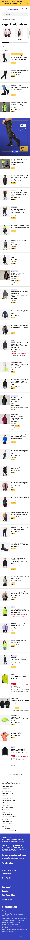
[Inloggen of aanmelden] (23, 9)
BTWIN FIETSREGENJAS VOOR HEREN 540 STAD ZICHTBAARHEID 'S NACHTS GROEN (19, 294)
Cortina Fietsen (6, 828)
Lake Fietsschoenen (7, 807)
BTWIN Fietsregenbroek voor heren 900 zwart (19, 467)
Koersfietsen (5, 788)
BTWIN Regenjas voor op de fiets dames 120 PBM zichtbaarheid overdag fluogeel (19, 162)
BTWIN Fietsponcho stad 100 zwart (19, 256)
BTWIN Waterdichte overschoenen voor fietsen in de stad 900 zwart (19, 87)
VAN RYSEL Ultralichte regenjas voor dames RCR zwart (20, 498)
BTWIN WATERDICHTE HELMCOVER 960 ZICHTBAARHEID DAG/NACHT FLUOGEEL (19, 718)
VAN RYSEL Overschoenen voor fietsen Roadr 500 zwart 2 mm (20, 543)
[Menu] (3, 9)
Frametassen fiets (7, 798)
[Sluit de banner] (27, 3)
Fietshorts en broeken (19, 38)
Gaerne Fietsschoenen (8, 800)
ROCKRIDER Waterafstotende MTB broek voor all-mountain (19, 513)
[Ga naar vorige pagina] (9, 775)
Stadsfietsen (5, 809)
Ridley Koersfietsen (7, 791)
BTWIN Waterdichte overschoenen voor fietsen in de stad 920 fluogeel (19, 364)
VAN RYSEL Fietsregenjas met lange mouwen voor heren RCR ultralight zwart (20, 177)
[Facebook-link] (3, 878)
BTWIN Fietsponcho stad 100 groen (19, 241)
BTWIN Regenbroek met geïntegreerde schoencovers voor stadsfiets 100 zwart (19, 57)
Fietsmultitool (6, 812)
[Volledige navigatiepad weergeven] (2, 19)
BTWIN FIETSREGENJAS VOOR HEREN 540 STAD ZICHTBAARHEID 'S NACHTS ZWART (19, 561)
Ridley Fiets (5, 819)
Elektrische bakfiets (7, 814)
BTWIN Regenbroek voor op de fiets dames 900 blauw (20, 528)
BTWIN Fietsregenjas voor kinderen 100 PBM (18, 641)
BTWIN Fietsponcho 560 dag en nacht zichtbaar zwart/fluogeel (20, 226)
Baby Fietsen (5, 826)
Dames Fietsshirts (7, 823)
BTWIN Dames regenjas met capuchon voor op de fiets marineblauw (19, 659)
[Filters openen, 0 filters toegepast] (4, 46)
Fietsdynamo (5, 802)
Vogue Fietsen (6, 805)
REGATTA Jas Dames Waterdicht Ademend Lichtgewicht (17, 418)
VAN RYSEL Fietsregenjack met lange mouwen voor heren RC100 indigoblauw (20, 436)
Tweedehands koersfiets (9, 816)
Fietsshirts (7, 38)
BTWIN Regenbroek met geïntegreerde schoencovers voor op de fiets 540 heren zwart (19, 211)
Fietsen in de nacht (7, 821)
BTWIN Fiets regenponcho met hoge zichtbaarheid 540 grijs (20, 326)
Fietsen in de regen (7, 786)
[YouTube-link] (6, 878)
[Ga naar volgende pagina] (21, 775)
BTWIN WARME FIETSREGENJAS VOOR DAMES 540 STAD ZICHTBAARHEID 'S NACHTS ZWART (20, 382)
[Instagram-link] (10, 878)
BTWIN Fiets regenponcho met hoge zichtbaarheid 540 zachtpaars (20, 625)
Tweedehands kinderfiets (9, 830)
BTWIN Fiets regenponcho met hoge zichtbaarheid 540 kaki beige (20, 451)
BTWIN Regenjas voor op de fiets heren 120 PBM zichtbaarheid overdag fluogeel (19, 105)
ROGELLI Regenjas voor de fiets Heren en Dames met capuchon (20, 701)
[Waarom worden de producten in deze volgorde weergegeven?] (2, 51)
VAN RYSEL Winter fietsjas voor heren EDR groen (20, 577)
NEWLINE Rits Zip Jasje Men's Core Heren (19, 677)
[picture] (5, 58)
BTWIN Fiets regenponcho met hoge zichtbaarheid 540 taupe (20, 483)
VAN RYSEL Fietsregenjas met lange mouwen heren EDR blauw (19, 312)
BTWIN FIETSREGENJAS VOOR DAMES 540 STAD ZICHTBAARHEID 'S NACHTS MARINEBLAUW (19, 345)
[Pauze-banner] (24, 3)
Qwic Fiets (5, 795)
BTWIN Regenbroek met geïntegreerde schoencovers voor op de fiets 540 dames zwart (19, 193)
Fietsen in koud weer (7, 793)
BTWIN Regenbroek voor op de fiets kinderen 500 (20, 71)
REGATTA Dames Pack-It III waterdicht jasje (18, 273)
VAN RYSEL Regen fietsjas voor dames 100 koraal (20, 732)
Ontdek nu (15, 151)
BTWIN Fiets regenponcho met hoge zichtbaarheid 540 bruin (20, 592)
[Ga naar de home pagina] (13, 9)
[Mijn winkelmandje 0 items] (26, 9)
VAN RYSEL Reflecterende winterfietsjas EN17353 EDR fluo (20, 609)
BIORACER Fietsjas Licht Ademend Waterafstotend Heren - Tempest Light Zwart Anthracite (19, 751)
